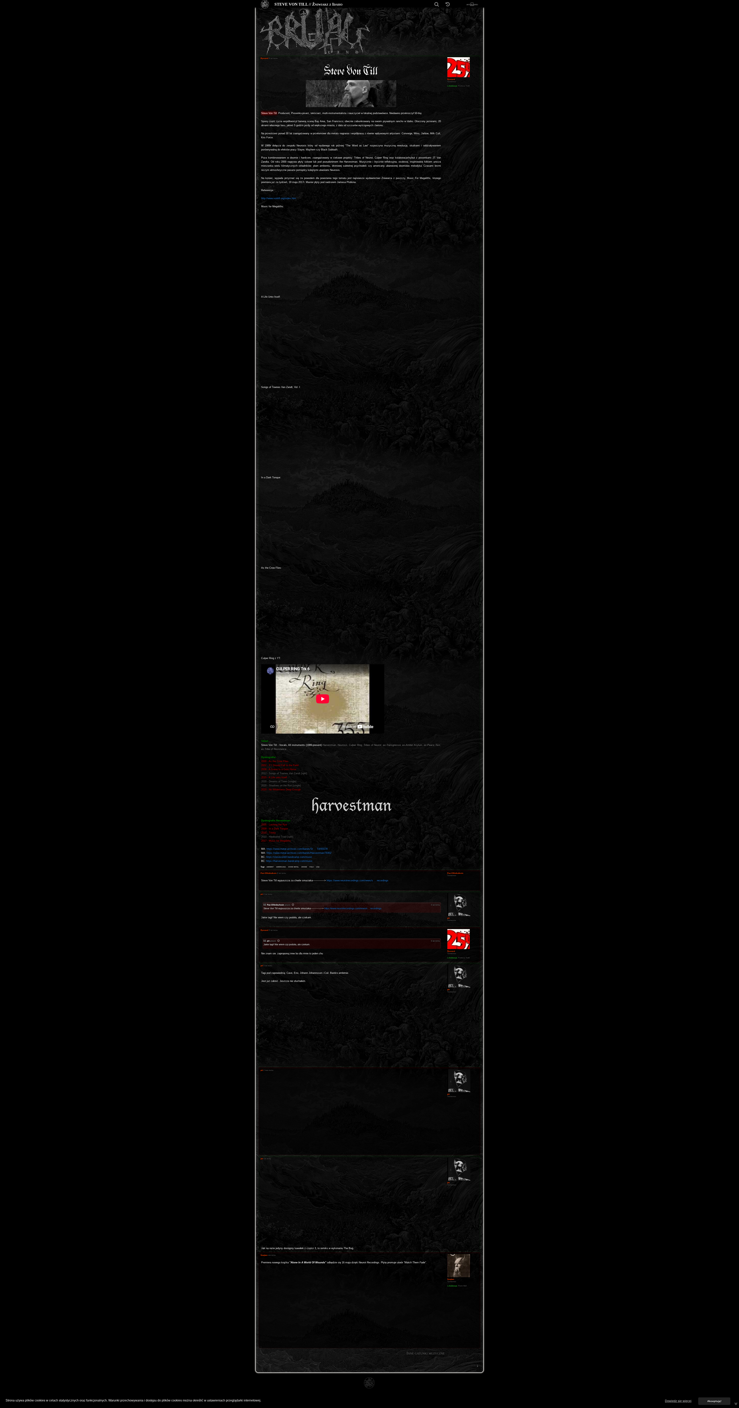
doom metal (293, 867)
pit (268, 941)
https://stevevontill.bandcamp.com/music (289, 857)
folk (311, 867)
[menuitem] (477, 1366)
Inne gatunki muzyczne (425, 1353)
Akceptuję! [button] (714, 1401)
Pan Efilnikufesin (275, 905)
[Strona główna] (265, 4)
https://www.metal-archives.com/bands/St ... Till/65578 (297, 848)
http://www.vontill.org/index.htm (278, 198)
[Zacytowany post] (293, 905)
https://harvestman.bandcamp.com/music (289, 861)
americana (281, 867)
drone (304, 867)
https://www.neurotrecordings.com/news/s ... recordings (357, 880)
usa (317, 867)
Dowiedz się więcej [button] (678, 1401)
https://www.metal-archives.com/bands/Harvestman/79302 (299, 852)
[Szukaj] (436, 4)
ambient (270, 867)
